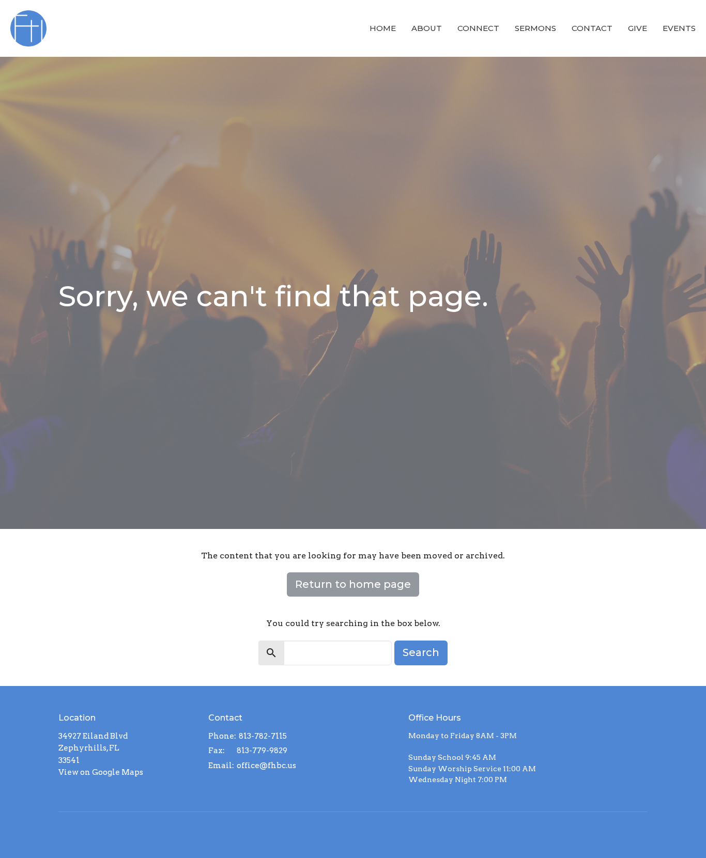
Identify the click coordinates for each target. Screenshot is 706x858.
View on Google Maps (100, 772)
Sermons (535, 28)
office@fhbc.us (266, 765)
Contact (592, 28)
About (426, 28)
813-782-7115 (263, 736)
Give (637, 28)
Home (383, 28)
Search (421, 652)
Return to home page (353, 584)
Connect (478, 28)
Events (679, 28)
